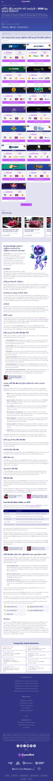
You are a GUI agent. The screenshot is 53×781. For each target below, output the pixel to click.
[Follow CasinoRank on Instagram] (21, 745)
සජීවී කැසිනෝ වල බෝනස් (26, 703)
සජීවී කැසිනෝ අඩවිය (27, 388)
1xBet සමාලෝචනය (13, 63)
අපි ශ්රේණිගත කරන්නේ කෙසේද (26, 725)
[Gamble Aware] (23, 768)
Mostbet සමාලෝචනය (39, 63)
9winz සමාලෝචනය (38, 83)
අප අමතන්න (26, 727)
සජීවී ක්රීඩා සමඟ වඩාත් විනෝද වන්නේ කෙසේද (26, 683)
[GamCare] (27, 763)
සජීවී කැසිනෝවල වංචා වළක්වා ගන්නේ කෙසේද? (26, 686)
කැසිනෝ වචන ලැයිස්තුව (26, 700)
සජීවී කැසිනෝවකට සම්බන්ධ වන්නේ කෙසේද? (26, 681)
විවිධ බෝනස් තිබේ (9, 559)
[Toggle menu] (2, 1)
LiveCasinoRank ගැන (26, 720)
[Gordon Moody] (39, 763)
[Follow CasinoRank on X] (24, 745)
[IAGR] (10, 763)
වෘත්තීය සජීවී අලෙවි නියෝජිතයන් (12, 371)
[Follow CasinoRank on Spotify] (31, 745)
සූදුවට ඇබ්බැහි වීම (26, 708)
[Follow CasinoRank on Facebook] (18, 745)
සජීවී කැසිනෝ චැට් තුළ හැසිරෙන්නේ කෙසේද (26, 688)
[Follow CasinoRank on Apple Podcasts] (34, 745)
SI (25, 749)
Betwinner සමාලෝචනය (13, 83)
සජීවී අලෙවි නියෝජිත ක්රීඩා (41, 319)
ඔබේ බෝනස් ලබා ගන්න (13, 60)
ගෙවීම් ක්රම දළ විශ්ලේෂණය (26, 705)
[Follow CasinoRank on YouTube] (27, 745)
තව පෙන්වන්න (25, 204)
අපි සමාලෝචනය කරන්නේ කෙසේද (26, 722)
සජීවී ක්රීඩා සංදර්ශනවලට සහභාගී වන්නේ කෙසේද (26, 691)
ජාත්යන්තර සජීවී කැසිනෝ (26, 710)
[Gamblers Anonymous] (18, 763)
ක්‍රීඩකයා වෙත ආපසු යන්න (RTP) (32, 505)
